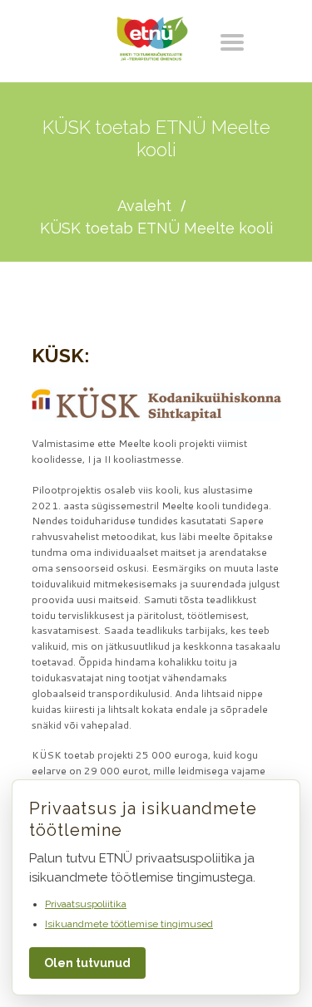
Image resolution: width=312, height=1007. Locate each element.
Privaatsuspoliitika (85, 904)
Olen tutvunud (87, 963)
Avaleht (144, 205)
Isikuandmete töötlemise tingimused (129, 924)
